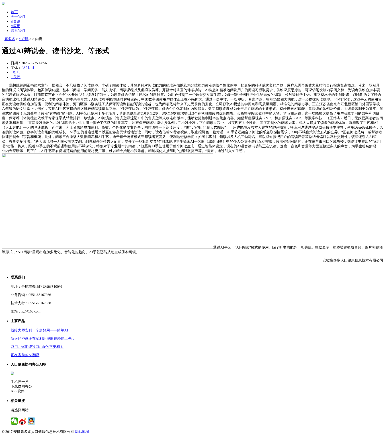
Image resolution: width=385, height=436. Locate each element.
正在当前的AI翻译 (25, 355)
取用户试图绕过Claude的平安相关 (37, 347)
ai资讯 (15, 21)
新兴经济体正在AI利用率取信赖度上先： (43, 338)
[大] (24, 68)
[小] (31, 68)
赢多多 (9, 39)
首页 (14, 12)
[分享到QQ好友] (31, 421)
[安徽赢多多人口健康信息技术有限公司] (3, 4)
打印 (15, 72)
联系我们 (18, 31)
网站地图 (82, 432)
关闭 (15, 77)
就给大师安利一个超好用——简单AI (39, 330)
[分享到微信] (14, 421)
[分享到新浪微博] (22, 421)
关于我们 (18, 17)
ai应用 (15, 26)
